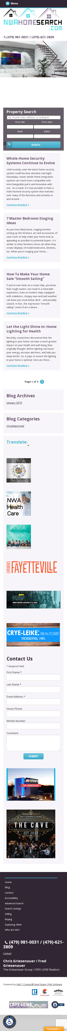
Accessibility (11, 898)
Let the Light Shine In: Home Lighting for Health (32, 328)
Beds (20, 131)
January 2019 (14, 403)
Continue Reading (17, 204)
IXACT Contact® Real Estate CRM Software (39, 984)
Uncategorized (15, 426)
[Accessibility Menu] (9, 1022)
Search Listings (13, 908)
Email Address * (16, 696)
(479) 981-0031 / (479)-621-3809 (30, 37)
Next (42, 382)
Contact (9, 892)
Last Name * (14, 684)
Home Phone (14, 709)
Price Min (20, 122)
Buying (8, 919)
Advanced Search (14, 903)
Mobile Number (16, 721)
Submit (34, 756)
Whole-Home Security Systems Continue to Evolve (31, 160)
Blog (7, 887)
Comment (12, 733)
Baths (47, 131)
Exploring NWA (13, 924)
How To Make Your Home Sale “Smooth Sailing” (28, 276)
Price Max (47, 122)
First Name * (14, 672)
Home (8, 882)
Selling (8, 913)
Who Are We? (12, 929)
